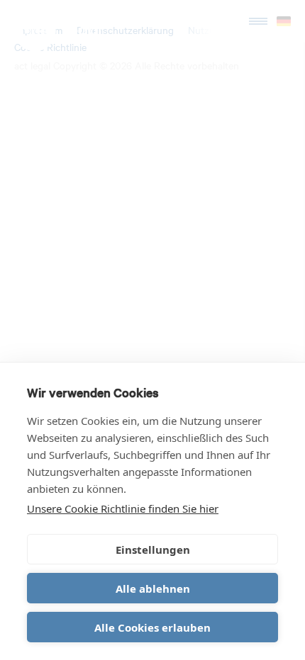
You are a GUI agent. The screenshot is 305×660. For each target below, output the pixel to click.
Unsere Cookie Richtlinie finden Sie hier (122, 508)
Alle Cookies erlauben (152, 627)
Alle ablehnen (153, 588)
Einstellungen (153, 549)
